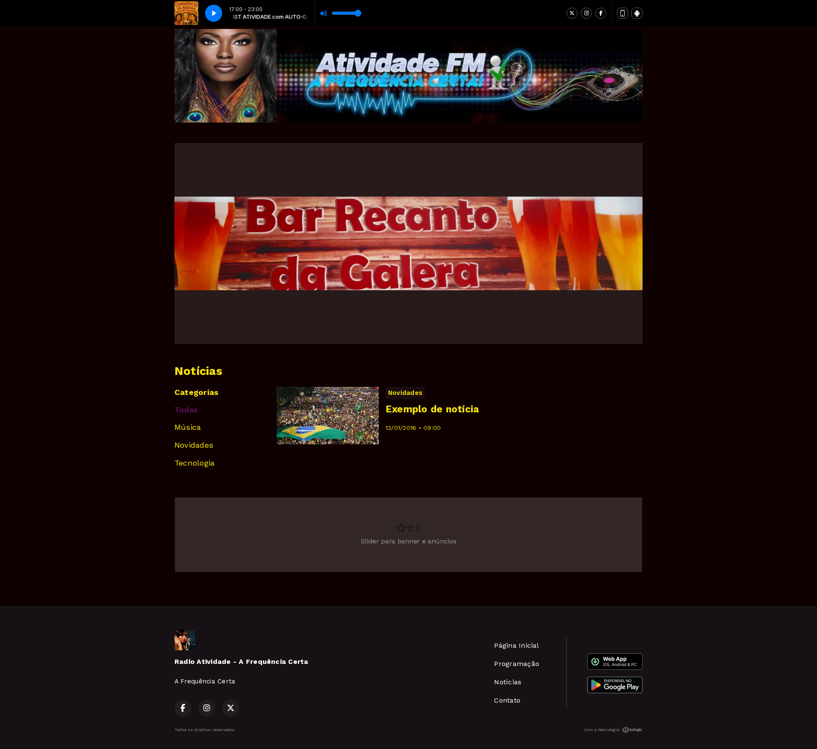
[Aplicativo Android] (637, 13)
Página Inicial (516, 645)
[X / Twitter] (571, 13)
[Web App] (622, 13)
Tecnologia (194, 462)
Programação (516, 664)
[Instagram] (586, 13)
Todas (185, 409)
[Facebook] (600, 13)
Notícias (507, 682)
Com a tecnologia (602, 729)
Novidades (193, 444)
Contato (507, 700)
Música (187, 427)
